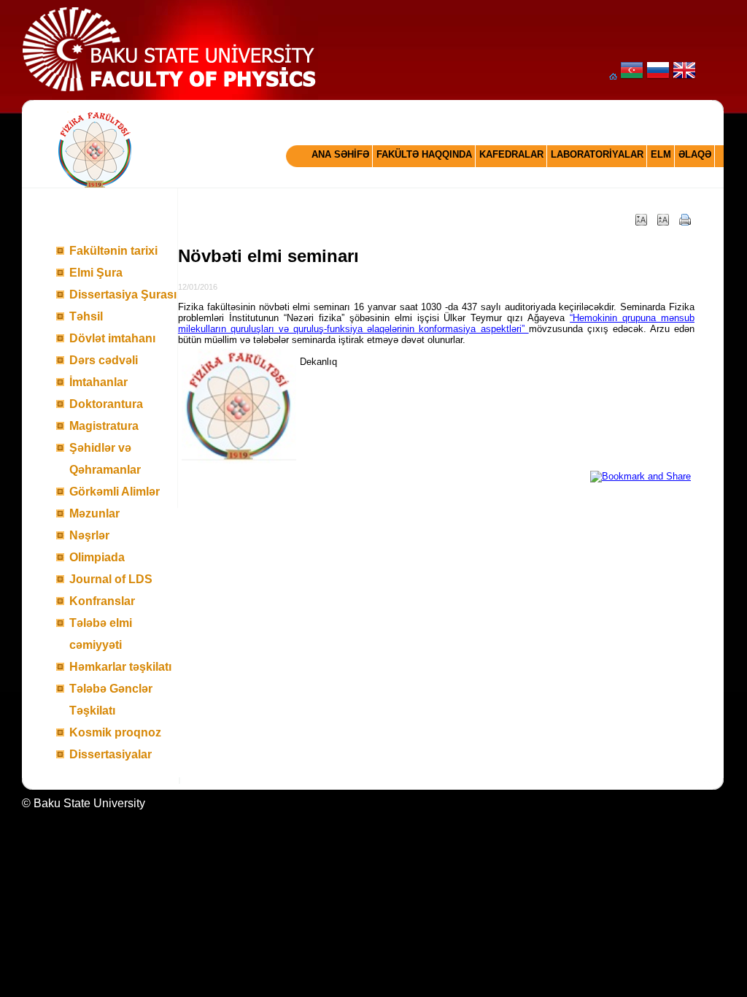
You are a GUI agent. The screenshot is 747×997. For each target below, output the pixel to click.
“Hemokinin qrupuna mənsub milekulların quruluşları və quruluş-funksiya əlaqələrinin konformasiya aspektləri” (436, 323)
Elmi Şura (96, 272)
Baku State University (89, 803)
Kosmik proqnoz (115, 732)
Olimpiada (97, 557)
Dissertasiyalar (110, 754)
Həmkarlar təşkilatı (120, 667)
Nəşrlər (89, 535)
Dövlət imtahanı (112, 338)
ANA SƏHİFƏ (340, 154)
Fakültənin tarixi (113, 251)
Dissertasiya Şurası (123, 294)
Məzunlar (94, 513)
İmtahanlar (98, 382)
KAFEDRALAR (511, 154)
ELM (661, 154)
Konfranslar (102, 601)
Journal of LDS (110, 579)
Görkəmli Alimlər (114, 491)
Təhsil (86, 316)
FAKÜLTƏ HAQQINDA (424, 154)
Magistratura (104, 426)
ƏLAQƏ (694, 154)
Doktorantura (106, 404)
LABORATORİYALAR (597, 154)
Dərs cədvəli (103, 360)
